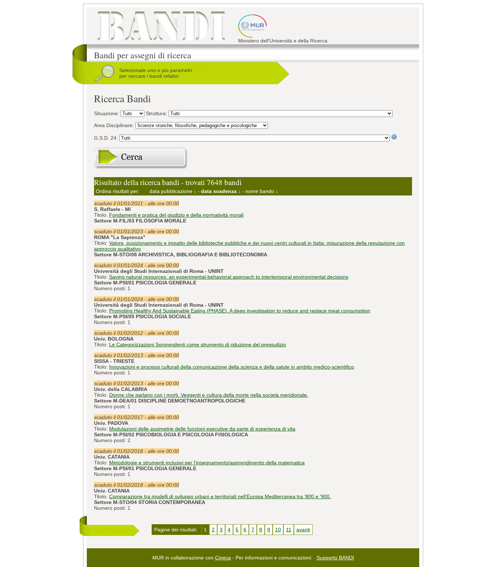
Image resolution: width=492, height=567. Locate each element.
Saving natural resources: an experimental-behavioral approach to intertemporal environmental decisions (228, 277)
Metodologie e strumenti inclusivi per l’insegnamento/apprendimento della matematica (207, 462)
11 (288, 529)
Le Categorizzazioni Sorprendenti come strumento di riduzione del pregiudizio (197, 344)
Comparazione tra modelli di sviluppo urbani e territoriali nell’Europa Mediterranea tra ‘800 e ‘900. (220, 496)
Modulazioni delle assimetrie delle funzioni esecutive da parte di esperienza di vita (202, 429)
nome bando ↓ (261, 191)
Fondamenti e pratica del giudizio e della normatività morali (176, 215)
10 (278, 529)
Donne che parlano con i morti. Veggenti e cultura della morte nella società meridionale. (208, 395)
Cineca (223, 558)
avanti (303, 529)
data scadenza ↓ (221, 191)
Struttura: (157, 113)
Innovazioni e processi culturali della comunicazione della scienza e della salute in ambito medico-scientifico (231, 367)
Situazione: (107, 113)
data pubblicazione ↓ (172, 191)
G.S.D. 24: (106, 138)
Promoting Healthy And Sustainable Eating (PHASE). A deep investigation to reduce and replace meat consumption (239, 311)
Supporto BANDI (335, 558)
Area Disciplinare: (114, 125)
